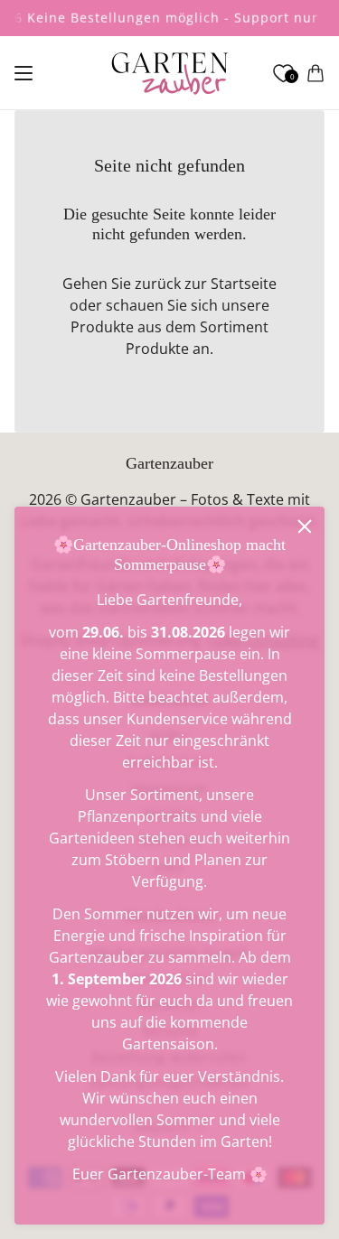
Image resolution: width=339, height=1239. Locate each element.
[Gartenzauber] (169, 73)
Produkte (157, 349)
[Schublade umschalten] (23, 73)
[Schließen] (305, 526)
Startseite (244, 283)
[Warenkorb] (315, 73)
